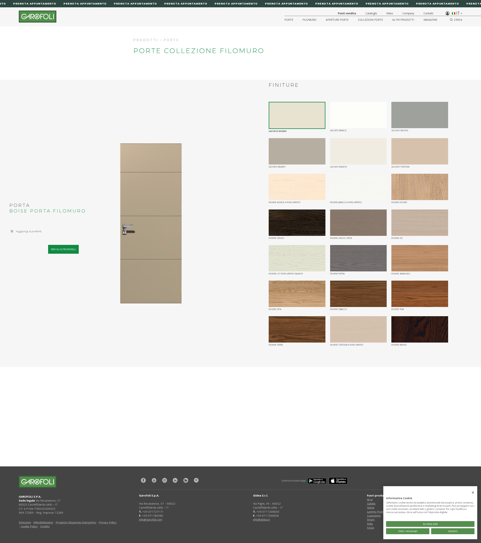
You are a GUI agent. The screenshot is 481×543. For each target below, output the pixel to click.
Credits (45, 526)
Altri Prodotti (403, 19)
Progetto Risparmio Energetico (76, 522)
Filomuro (309, 19)
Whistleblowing (43, 522)
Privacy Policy (107, 522)
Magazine (430, 19)
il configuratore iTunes (189, 437)
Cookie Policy (29, 526)
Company (408, 13)
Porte (288, 19)
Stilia (370, 523)
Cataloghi (371, 13)
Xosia (370, 527)
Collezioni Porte (370, 19)
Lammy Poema (376, 511)
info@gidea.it (261, 519)
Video (389, 13)
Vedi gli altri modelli (63, 249)
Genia (370, 507)
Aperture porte (337, 19)
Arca (370, 499)
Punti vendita (347, 13)
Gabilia (371, 503)
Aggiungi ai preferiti (28, 231)
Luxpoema (373, 515)
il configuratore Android (299, 437)
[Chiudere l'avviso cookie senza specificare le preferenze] (472, 493)
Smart (371, 519)
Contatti (428, 13)
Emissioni (25, 522)
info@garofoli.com (150, 519)
